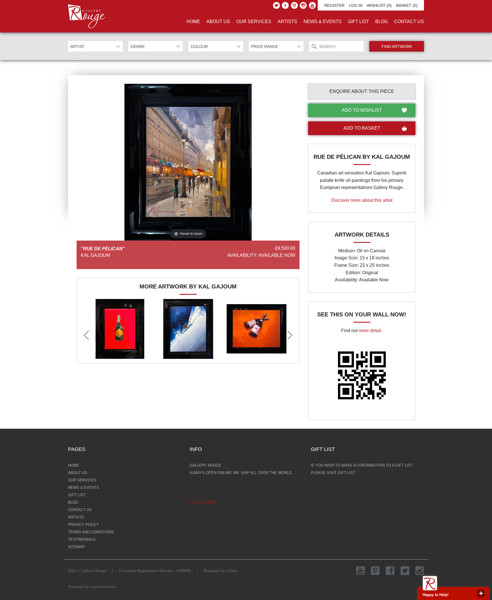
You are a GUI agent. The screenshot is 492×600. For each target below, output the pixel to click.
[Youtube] (312, 5)
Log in (355, 5)
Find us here (203, 502)
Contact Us (409, 21)
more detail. (370, 330)
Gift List (358, 21)
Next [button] (290, 335)
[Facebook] (285, 5)
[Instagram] (303, 5)
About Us (218, 21)
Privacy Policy (83, 524)
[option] (120, 329)
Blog (381, 21)
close (481, 593)
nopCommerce (103, 587)
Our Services (253, 21)
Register (334, 5)
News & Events (323, 21)
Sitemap (76, 547)
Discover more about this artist (361, 200)
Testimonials (82, 539)
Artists (287, 21)
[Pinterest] (294, 5)
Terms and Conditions (91, 532)
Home (193, 21)
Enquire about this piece (361, 91)
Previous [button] (86, 335)
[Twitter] (276, 5)
